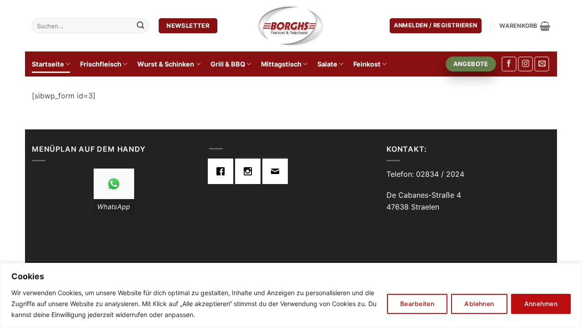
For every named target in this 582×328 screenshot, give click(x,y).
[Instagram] (250, 171)
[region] (291, 295)
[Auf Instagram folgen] (525, 64)
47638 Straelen (412, 206)
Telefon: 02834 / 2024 (425, 174)
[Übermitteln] (140, 26)
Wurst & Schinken (165, 64)
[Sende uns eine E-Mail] (541, 64)
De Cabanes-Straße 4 (423, 195)
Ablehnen (479, 304)
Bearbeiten (417, 304)
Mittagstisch (281, 64)
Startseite (48, 64)
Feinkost (367, 64)
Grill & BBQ (228, 64)
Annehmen (540, 304)
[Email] (277, 171)
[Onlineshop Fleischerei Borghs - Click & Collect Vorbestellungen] (291, 25)
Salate (327, 64)
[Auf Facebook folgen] (509, 64)
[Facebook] (222, 171)
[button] (436, 25)
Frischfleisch (100, 64)
